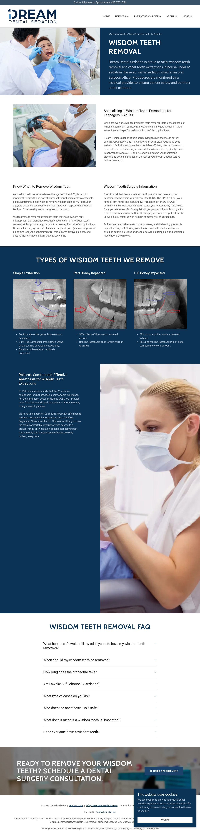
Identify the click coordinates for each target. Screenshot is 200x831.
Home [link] (106, 16)
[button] (122, 16)
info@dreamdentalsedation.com (102, 805)
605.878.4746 (76, 805)
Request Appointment (164, 771)
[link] (32, 16)
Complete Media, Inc (105, 812)
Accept (165, 820)
